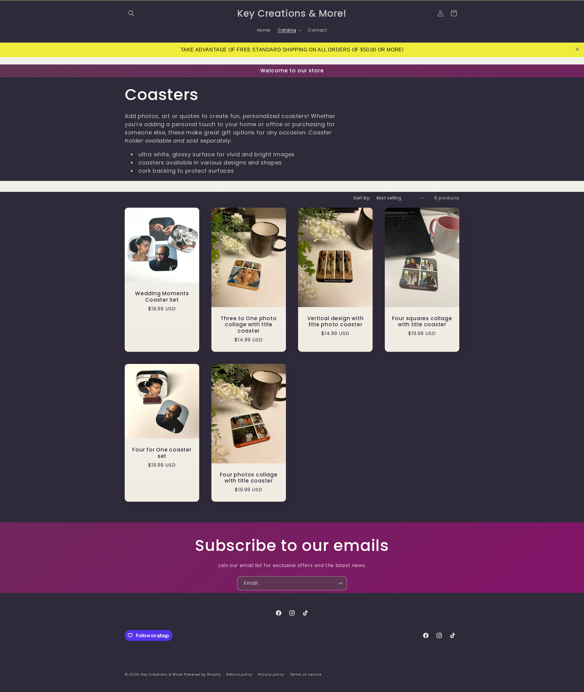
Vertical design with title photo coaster (335, 321)
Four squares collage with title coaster (422, 321)
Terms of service (306, 674)
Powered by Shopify (202, 674)
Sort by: (361, 198)
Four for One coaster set (162, 453)
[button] (131, 13)
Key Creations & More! (162, 674)
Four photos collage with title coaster (249, 477)
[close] (577, 49)
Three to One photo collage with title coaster (248, 324)
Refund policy (239, 674)
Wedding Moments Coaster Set (162, 296)
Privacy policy (271, 674)
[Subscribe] (339, 583)
